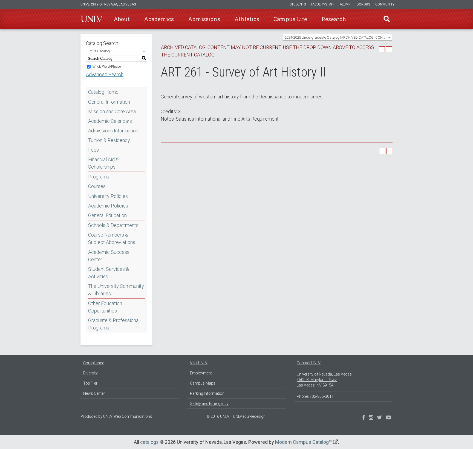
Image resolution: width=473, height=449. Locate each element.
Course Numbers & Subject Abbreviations (111, 238)
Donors (363, 4)
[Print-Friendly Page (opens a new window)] (382, 49)
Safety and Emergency (209, 403)
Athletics (246, 18)
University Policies (108, 196)
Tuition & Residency (109, 140)
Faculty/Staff (322, 4)
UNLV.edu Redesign (249, 416)
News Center (94, 393)
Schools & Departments (113, 225)
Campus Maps (202, 383)
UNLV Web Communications (127, 416)
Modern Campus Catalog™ (303, 442)
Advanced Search (104, 74)
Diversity (90, 373)
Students (298, 4)
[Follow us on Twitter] (371, 418)
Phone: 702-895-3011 (315, 396)
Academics (159, 18)
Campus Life (290, 18)
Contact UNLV (309, 363)
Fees (93, 150)
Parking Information (207, 393)
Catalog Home (103, 92)
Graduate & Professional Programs (114, 324)
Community (384, 4)
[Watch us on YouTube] (388, 418)
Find (387, 19)
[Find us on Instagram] (379, 418)
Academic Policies (108, 206)
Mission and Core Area (112, 111)
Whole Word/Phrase (107, 67)
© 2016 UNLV (217, 416)
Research (333, 18)
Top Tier (90, 383)
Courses (97, 186)
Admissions (204, 18)
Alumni (345, 4)
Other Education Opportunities (105, 307)
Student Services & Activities (108, 272)
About (122, 18)
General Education (107, 215)
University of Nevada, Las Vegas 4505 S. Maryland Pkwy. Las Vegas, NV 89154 (324, 379)
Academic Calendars (110, 121)
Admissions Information (113, 130)
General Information (109, 102)
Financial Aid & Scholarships (103, 163)
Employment (201, 373)
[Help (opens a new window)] (389, 49)
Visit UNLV (198, 363)
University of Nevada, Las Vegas (108, 4)
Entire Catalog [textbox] (99, 51)
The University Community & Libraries (116, 289)
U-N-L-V (91, 19)
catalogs (149, 442)
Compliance (93, 363)
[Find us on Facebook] (364, 418)
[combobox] (337, 37)
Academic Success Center (108, 255)
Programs (98, 177)
